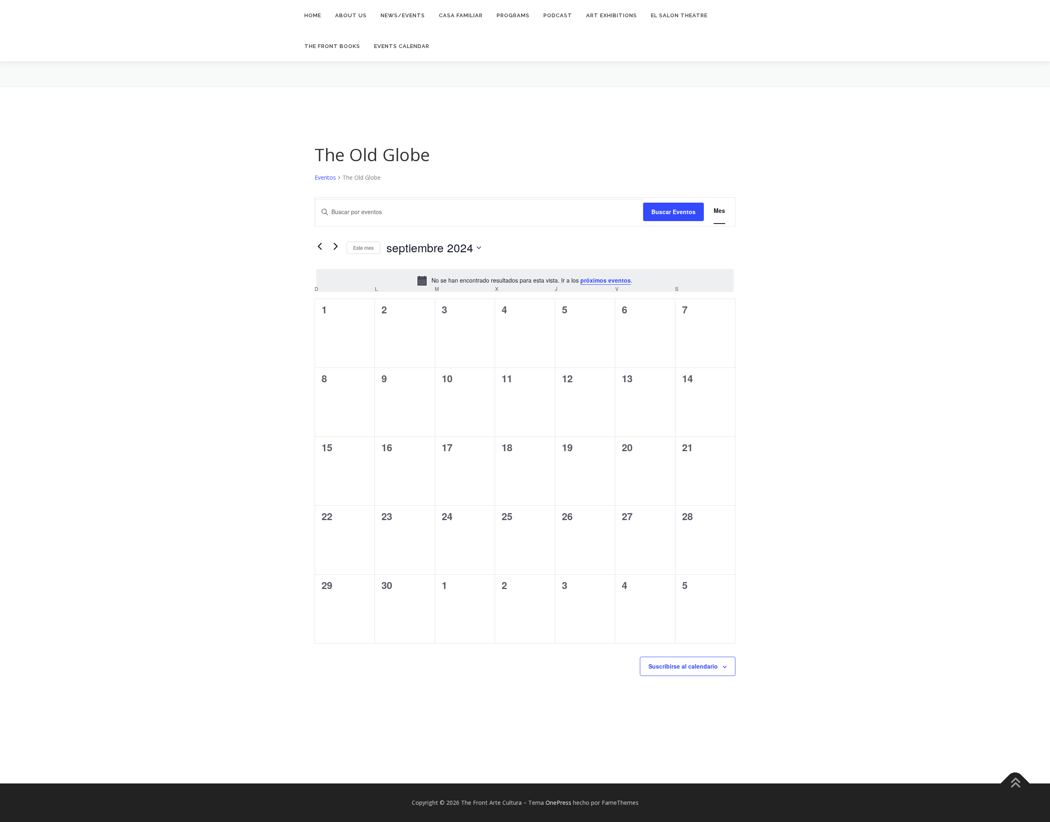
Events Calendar (401, 46)
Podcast (557, 15)
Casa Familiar (461, 15)
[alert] (525, 280)
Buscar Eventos (673, 212)
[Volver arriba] (1015, 783)
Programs (513, 15)
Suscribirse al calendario (683, 666)
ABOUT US (351, 15)
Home (312, 15)
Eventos (325, 177)
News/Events (403, 15)
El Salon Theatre (679, 15)
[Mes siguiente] (335, 246)
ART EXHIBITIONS (611, 15)
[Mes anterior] (319, 246)
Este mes (363, 247)
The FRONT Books (332, 46)
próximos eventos (605, 280)
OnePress (558, 802)
